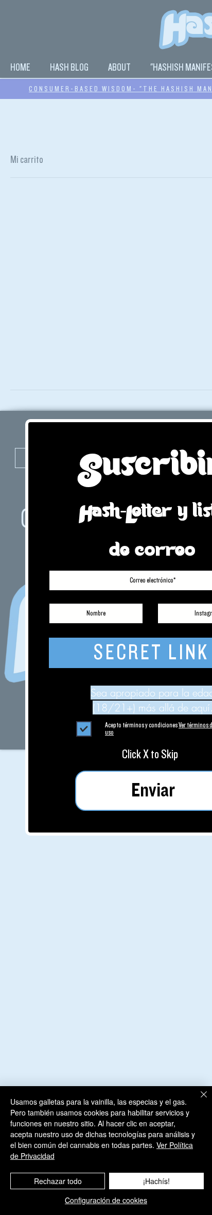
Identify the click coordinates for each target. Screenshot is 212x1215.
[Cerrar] (197, 1100)
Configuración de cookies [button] (106, 1200)
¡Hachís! (156, 1181)
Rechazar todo (58, 1181)
